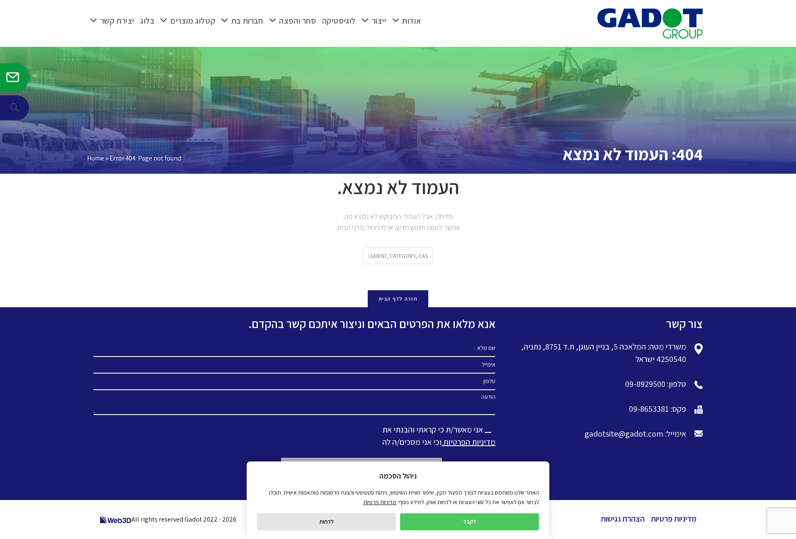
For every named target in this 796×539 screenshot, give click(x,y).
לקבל (470, 521)
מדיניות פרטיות (673, 518)
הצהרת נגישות (623, 518)
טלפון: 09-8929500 (655, 384)
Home (95, 158)
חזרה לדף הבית (398, 298)
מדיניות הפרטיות (468, 442)
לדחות (326, 521)
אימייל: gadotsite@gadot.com (635, 433)
